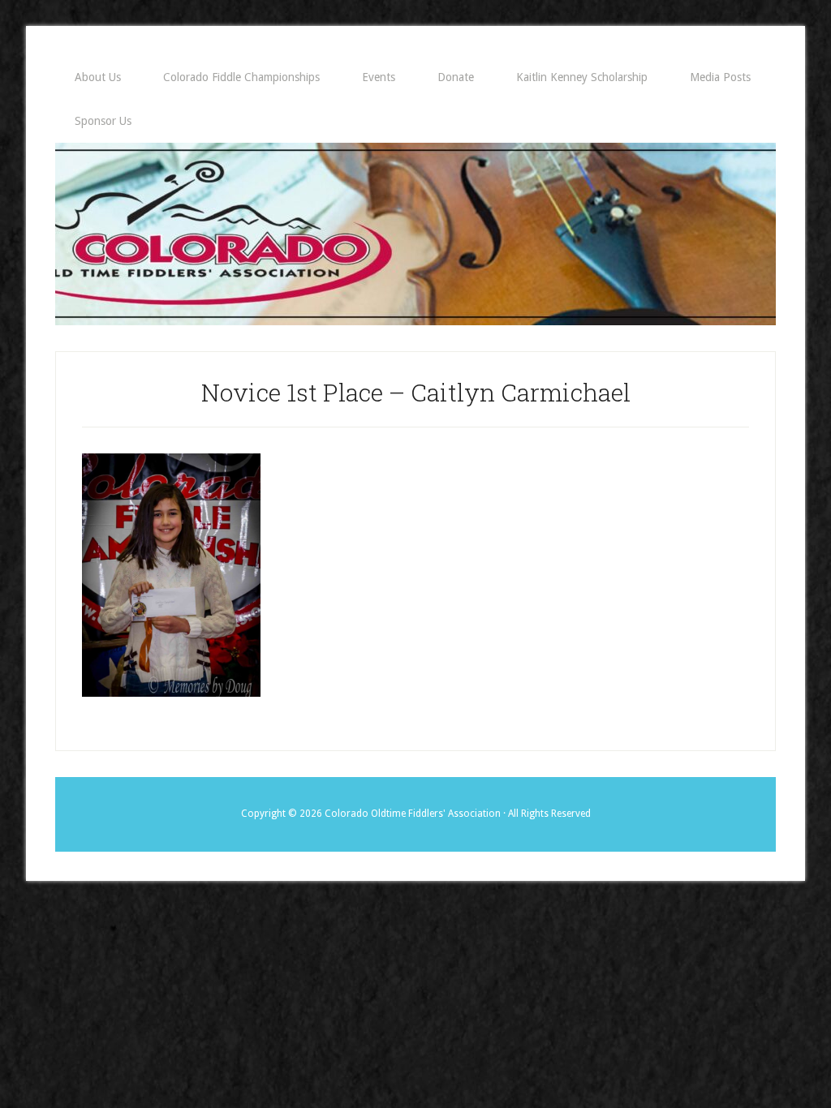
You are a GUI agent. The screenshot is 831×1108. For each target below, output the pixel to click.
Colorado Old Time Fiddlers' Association (415, 234)
